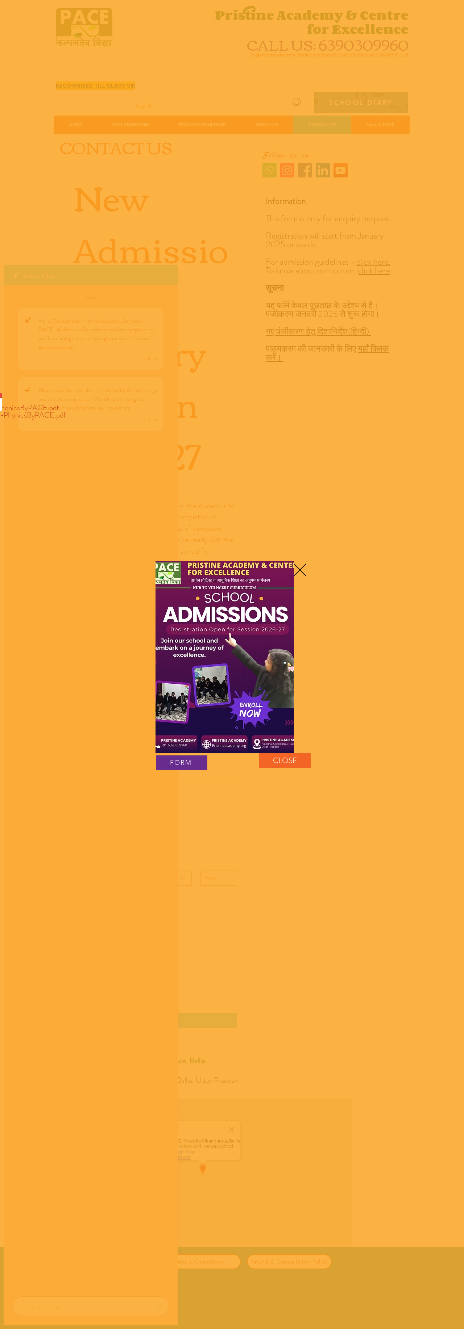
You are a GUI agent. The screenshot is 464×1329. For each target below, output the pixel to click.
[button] (300, 569)
